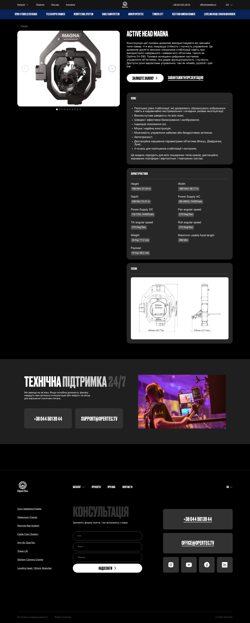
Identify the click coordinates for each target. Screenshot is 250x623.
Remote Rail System (83, 14)
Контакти (70, 5)
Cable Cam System (111, 14)
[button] (23, 5)
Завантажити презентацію (185, 78)
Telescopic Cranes (55, 14)
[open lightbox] (68, 68)
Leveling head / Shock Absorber (219, 14)
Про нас (55, 5)
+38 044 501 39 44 (181, 5)
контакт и (127, 486)
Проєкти (40, 5)
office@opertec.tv (208, 5)
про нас (111, 486)
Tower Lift (157, 14)
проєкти (96, 486)
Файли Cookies (63, 617)
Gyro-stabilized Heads (26, 14)
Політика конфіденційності (32, 617)
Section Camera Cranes (183, 14)
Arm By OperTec (135, 14)
